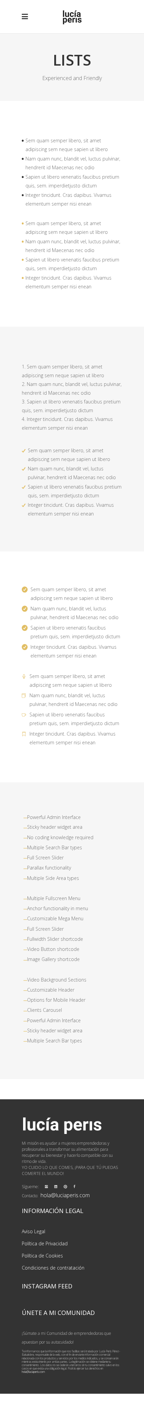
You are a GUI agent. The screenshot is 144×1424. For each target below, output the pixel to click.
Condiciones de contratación (53, 1268)
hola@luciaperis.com (65, 1195)
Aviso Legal (33, 1231)
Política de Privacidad (45, 1243)
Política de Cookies (42, 1255)
